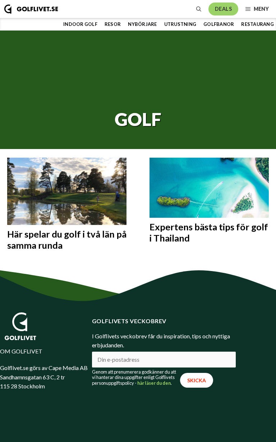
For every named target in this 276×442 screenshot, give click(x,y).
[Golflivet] (31, 9)
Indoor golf (80, 24)
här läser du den (154, 383)
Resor (113, 24)
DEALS (223, 9)
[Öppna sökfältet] (198, 9)
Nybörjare (142, 24)
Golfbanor (218, 24)
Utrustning (180, 24)
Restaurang (257, 24)
